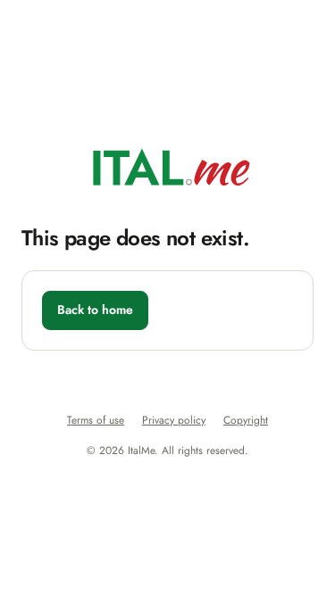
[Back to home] (167, 166)
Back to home (95, 309)
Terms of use (95, 420)
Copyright (245, 420)
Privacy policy (173, 420)
